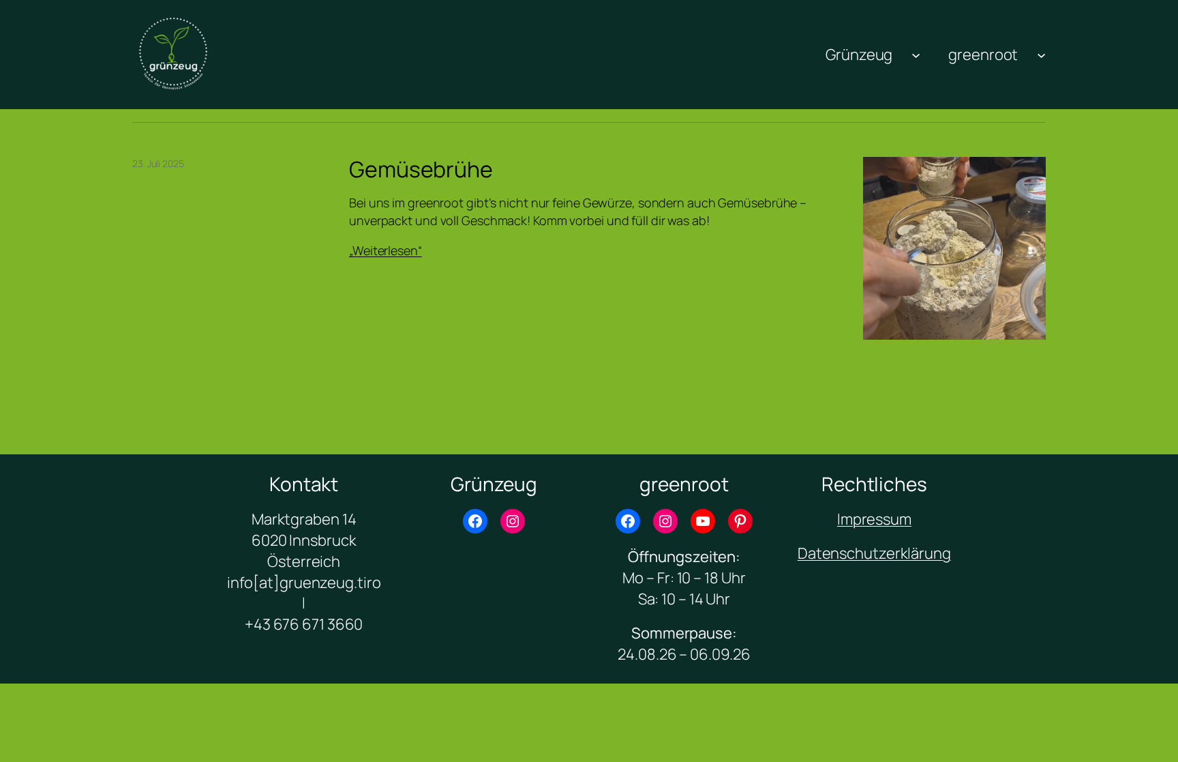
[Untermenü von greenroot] (1041, 54)
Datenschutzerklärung (874, 553)
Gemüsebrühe (421, 169)
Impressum (874, 519)
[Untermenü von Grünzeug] (915, 54)
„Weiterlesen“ (385, 250)
